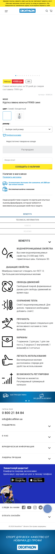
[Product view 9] (32, 75)
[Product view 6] (26, 75)
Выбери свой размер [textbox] (14, 129)
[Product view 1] (15, 75)
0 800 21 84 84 (13, 413)
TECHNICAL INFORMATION (27, 219)
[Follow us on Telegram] (41, 507)
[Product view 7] (28, 75)
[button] (26, 401)
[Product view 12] (39, 75)
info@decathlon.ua (12, 419)
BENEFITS (27, 214)
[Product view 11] (37, 75)
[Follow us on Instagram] (35, 507)
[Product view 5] (24, 75)
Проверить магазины (12, 177)
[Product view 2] (17, 75)
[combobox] (27, 129)
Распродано (27, 149)
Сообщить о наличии (27, 166)
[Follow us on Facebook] (23, 507)
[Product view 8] (30, 75)
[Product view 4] (22, 75)
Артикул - (41, 95)
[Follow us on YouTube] (29, 507)
